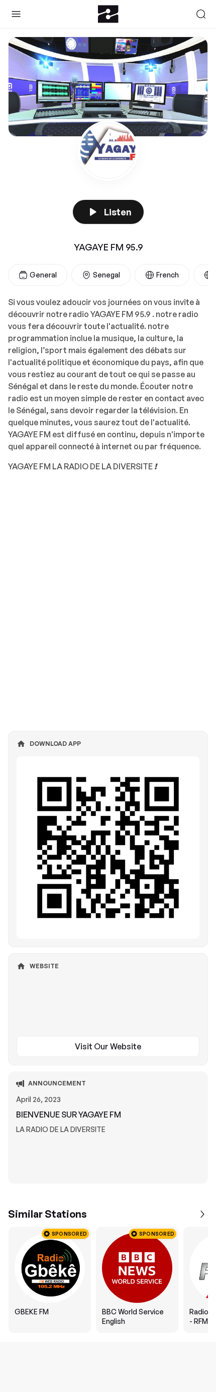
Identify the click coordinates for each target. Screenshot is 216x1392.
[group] (108, 1279)
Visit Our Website (108, 1046)
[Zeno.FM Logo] (108, 14)
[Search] (201, 14)
